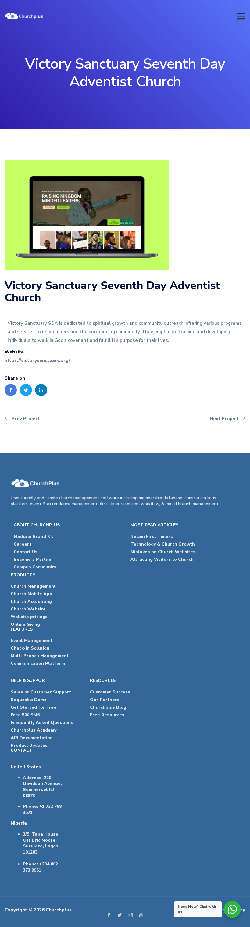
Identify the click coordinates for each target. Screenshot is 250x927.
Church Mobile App (32, 594)
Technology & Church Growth (162, 544)
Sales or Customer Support (41, 692)
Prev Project (25, 419)
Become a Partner (33, 559)
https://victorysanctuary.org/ (37, 360)
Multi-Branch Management (40, 656)
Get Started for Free (33, 707)
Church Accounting (31, 601)
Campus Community (35, 567)
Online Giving (25, 624)
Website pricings (29, 617)
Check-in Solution (30, 648)
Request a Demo (29, 700)
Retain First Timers (151, 536)
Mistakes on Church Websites (162, 552)
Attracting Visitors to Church (162, 559)
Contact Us (26, 552)
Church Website (28, 609)
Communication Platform (38, 663)
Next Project (225, 419)
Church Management (33, 586)
